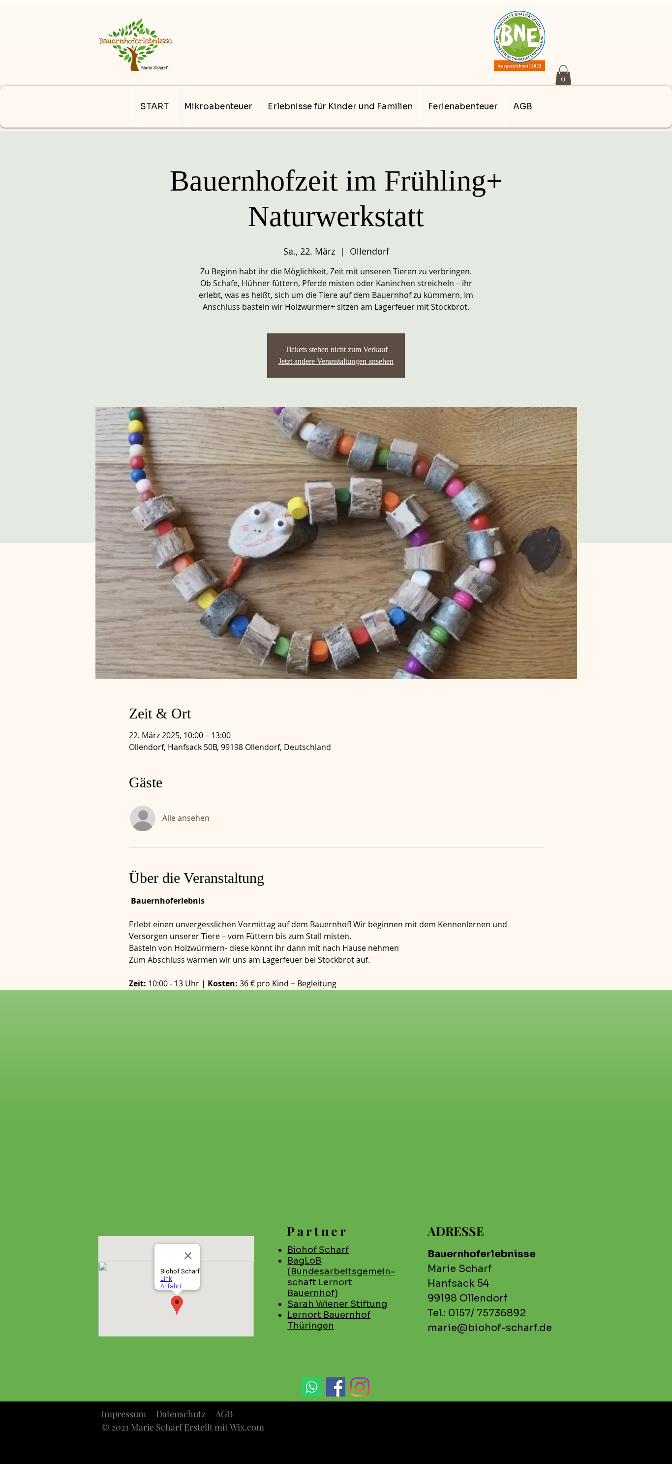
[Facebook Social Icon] (335, 1387)
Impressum (123, 1414)
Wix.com (247, 1427)
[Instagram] (359, 1387)
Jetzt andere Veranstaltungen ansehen (336, 361)
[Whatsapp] (311, 1387)
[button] (563, 75)
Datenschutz (181, 1414)
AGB (224, 1414)
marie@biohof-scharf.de (490, 1328)
